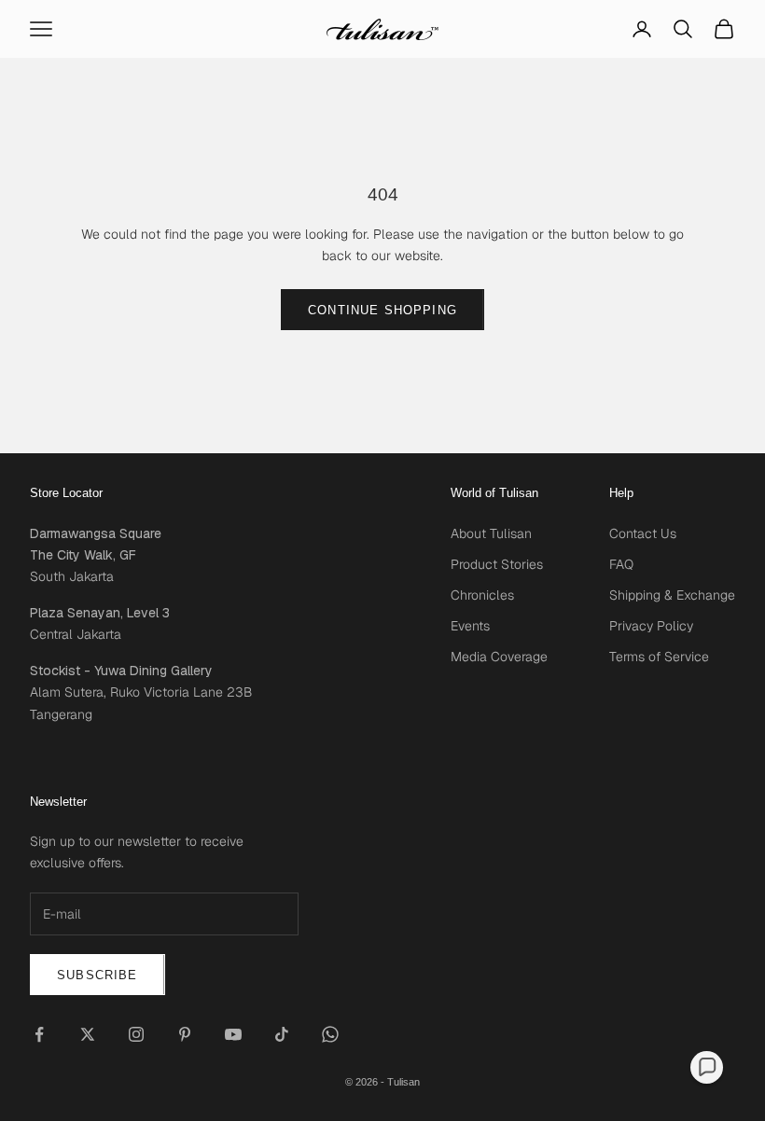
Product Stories (497, 564)
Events (470, 625)
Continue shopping (382, 310)
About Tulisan (491, 533)
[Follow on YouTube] (233, 1034)
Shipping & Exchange (672, 595)
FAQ (621, 564)
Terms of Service (659, 656)
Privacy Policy (651, 625)
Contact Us (642, 533)
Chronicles (482, 595)
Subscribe (97, 975)
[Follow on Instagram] (136, 1034)
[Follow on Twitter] (87, 1034)
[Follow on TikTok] (281, 1034)
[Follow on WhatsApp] (330, 1034)
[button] (706, 1067)
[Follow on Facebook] (39, 1034)
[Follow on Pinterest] (184, 1034)
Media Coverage (499, 656)
